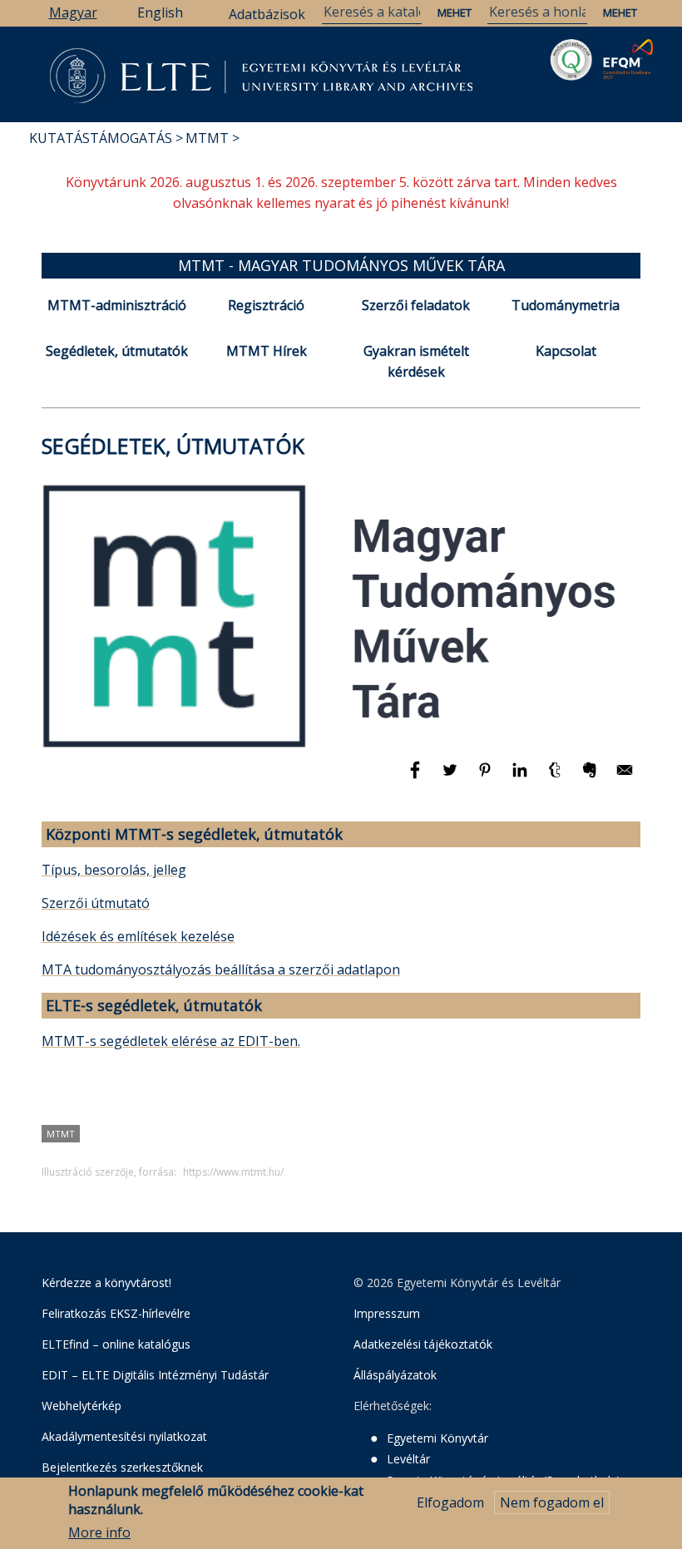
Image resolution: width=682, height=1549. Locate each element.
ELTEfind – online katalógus (116, 1344)
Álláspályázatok (395, 1375)
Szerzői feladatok (416, 305)
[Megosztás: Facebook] (417, 777)
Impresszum (386, 1313)
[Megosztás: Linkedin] (521, 777)
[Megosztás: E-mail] (624, 777)
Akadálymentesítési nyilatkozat (124, 1436)
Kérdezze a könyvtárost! (106, 1282)
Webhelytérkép (81, 1405)
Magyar (73, 12)
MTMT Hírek (266, 351)
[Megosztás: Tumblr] (556, 777)
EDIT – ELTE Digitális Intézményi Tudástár (155, 1375)
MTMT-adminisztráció (116, 305)
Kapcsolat (566, 351)
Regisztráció (266, 305)
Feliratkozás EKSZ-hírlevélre (116, 1313)
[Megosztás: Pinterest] (486, 777)
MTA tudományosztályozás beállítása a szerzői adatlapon (221, 969)
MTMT (207, 138)
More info (99, 1532)
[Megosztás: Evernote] (591, 777)
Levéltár (408, 1459)
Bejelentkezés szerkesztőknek (122, 1467)
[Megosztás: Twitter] (451, 777)
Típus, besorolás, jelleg (114, 870)
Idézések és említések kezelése (138, 936)
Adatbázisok (267, 14)
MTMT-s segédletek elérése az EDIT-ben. (171, 1041)
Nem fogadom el (552, 1502)
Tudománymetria (566, 305)
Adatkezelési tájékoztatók (422, 1344)
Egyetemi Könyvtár (437, 1438)
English (160, 12)
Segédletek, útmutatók (117, 351)
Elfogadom (450, 1502)
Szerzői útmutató (96, 903)
